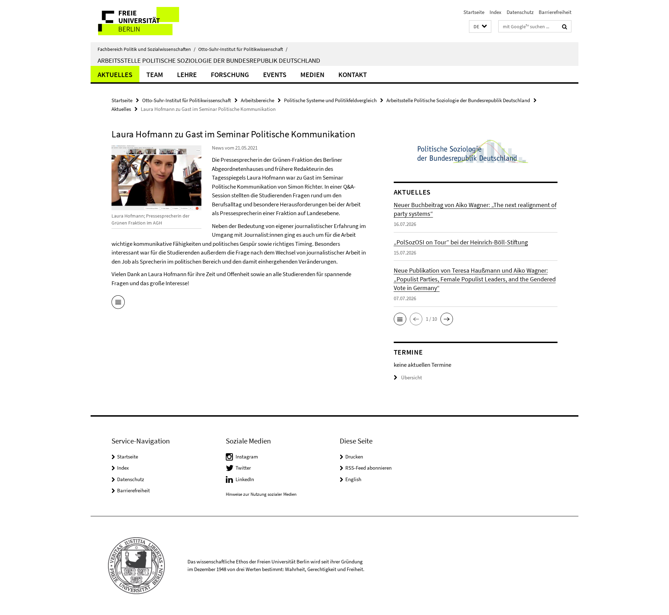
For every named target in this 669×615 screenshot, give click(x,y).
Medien (312, 74)
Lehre (187, 74)
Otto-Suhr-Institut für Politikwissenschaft (242, 49)
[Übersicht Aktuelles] (118, 303)
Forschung (230, 74)
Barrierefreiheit (555, 12)
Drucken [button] (354, 456)
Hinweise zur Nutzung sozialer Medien (261, 494)
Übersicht (411, 377)
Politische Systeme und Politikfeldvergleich (330, 100)
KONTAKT (352, 74)
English (353, 479)
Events (274, 74)
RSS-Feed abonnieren (368, 467)
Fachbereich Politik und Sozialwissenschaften (146, 49)
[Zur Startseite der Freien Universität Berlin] (149, 21)
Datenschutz (520, 12)
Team (154, 74)
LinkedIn (245, 479)
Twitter (243, 467)
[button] (480, 26)
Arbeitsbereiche (257, 100)
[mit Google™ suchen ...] (564, 26)
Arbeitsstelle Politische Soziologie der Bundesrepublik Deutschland (209, 60)
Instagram (247, 456)
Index (495, 12)
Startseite (473, 12)
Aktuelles (115, 74)
